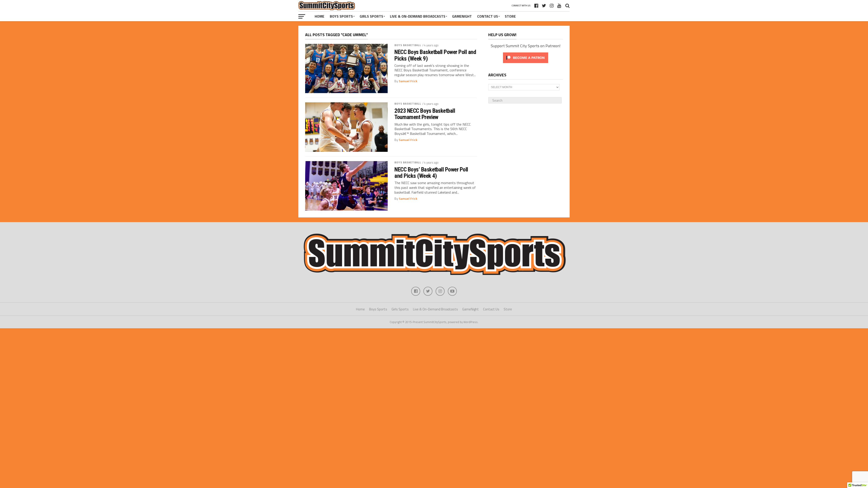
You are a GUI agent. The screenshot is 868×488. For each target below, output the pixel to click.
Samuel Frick (408, 81)
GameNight (462, 16)
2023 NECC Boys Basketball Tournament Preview (424, 114)
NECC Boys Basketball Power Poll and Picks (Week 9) (435, 55)
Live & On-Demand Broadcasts (417, 16)
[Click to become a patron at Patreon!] (525, 64)
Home (319, 16)
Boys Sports (341, 16)
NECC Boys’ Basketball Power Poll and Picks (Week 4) (431, 172)
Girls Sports (371, 16)
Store (510, 16)
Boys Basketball (407, 45)
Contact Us (487, 16)
